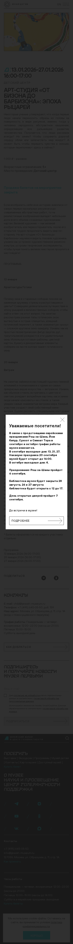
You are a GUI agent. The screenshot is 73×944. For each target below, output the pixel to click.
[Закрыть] (62, 420)
